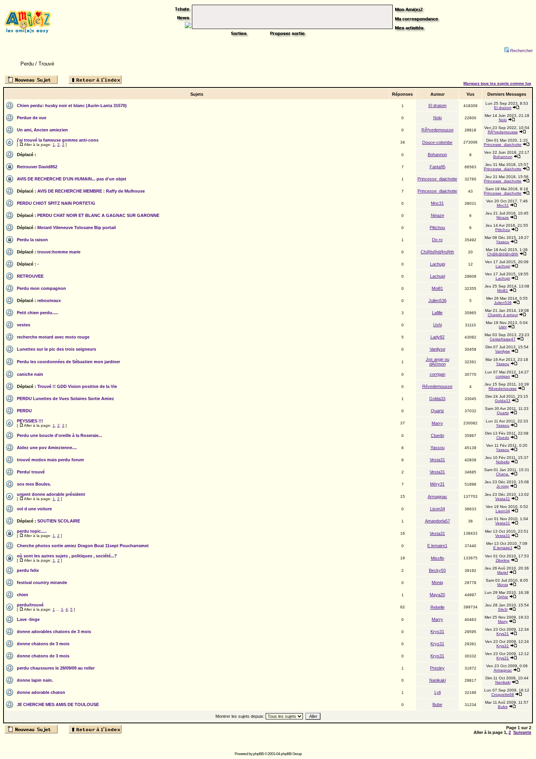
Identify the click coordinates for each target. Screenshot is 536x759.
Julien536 (437, 300)
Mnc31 (437, 203)
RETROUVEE (30, 276)
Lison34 (437, 508)
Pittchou (437, 227)
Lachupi (437, 264)
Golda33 (437, 398)
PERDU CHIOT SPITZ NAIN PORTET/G (56, 203)
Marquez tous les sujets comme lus (497, 83)
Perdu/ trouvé (31, 472)
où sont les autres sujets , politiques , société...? (67, 555)
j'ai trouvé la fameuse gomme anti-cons (57, 140)
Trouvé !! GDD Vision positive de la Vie (77, 386)
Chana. (502, 474)
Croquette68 (502, 694)
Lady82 (437, 337)
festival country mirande (42, 582)
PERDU (24, 410)
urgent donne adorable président (51, 494)
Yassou (502, 242)
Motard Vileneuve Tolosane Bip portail (76, 227)
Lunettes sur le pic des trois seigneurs (56, 349)
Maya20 (437, 594)
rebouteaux (49, 300)
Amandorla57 (437, 521)
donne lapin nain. (35, 680)
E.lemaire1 (437, 545)
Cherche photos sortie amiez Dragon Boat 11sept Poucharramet (83, 545)
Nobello (503, 462)
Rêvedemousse (437, 386)
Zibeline (503, 560)
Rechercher (521, 50)
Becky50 (437, 570)
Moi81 (437, 288)
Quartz (437, 410)
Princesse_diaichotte (502, 144)
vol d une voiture (34, 508)
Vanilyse (437, 349)
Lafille (437, 312)
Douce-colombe (437, 142)
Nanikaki (437, 680)
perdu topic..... (32, 531)
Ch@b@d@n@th (437, 251)
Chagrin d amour (503, 315)
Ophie (502, 597)
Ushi (437, 324)
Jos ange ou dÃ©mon (437, 361)
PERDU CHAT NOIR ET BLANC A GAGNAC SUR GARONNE (98, 215)
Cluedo (437, 435)
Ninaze (437, 215)
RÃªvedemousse (437, 129)
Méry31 (437, 484)
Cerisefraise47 (503, 339)
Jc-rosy (502, 486)
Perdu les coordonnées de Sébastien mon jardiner (68, 361)
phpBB (258, 754)
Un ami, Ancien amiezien (42, 129)
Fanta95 (437, 166)
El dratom (437, 105)
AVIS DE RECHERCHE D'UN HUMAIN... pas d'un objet (71, 179)
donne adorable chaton (41, 692)
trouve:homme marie (58, 251)
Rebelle (437, 607)
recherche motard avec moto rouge (53, 337)
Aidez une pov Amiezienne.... (47, 447)
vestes (23, 324)
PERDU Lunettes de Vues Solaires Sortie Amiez (65, 398)
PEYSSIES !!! (30, 421)
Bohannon (437, 154)
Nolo (437, 117)
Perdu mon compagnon (41, 288)
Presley (437, 668)
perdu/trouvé (30, 604)
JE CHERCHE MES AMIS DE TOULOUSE (58, 704)
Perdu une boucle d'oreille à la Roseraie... (59, 435)
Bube (437, 704)
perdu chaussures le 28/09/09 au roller (56, 668)
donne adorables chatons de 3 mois (54, 631)
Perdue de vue (31, 117)
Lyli (437, 692)
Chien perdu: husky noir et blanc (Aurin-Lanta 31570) (72, 105)
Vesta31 (437, 459)
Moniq (437, 582)
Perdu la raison (32, 239)
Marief (502, 572)
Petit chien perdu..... (37, 312)
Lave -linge (28, 619)
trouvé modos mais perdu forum (50, 459)
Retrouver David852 (37, 166)
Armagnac (437, 496)
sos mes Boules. (34, 484)
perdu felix (28, 570)
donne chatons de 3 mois (43, 643)
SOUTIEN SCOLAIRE (58, 521)
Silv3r (503, 609)
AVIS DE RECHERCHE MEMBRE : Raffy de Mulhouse (91, 191)
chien (22, 594)
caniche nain (30, 374)
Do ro (437, 239)
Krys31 (437, 631)
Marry (437, 423)
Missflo (437, 558)
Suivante (522, 732)
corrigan (437, 374)
